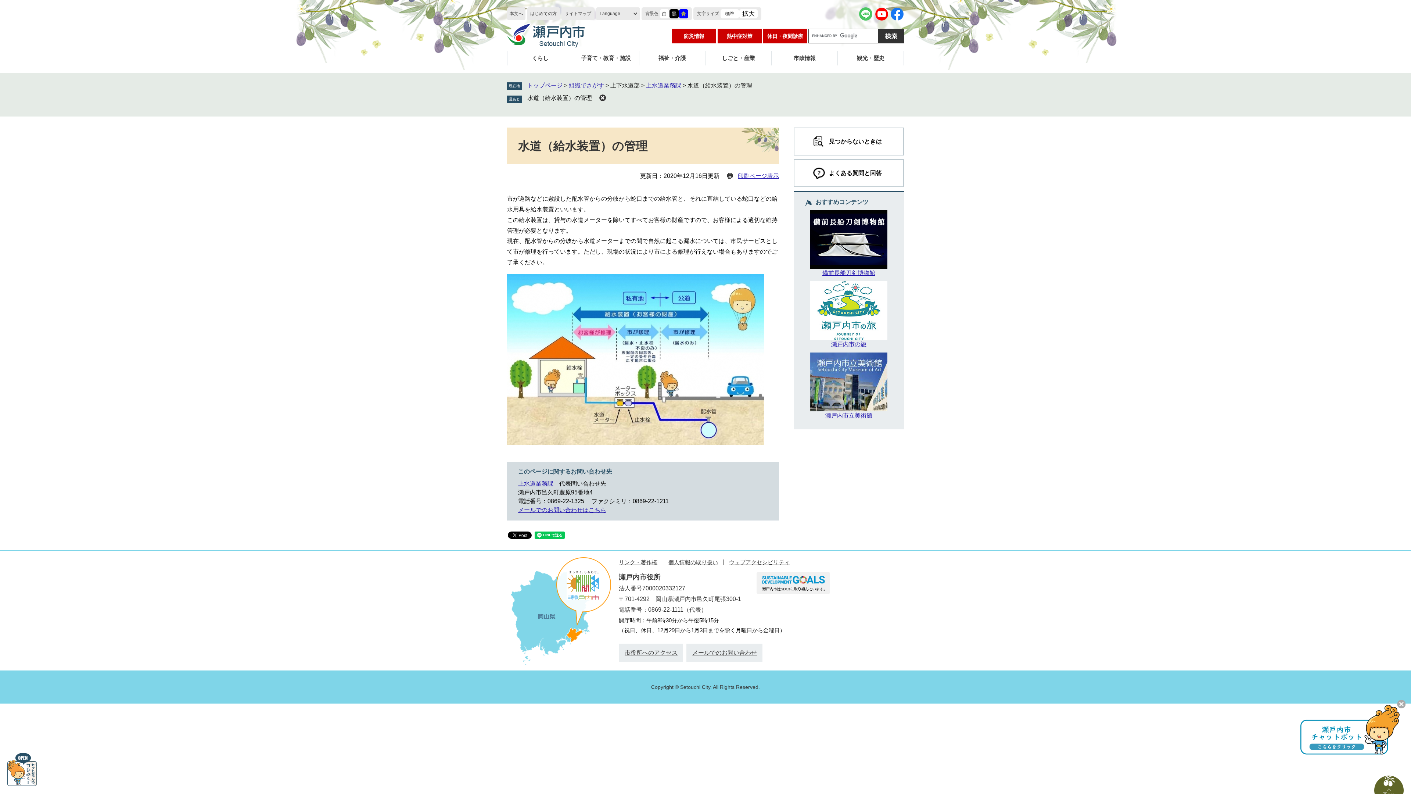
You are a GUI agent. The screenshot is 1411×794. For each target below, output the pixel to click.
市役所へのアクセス (651, 653)
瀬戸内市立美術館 (848, 415)
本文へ (516, 13)
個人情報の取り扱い (693, 562)
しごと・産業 (738, 58)
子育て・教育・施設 (606, 58)
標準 (730, 14)
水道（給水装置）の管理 (559, 98)
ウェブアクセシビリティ (759, 562)
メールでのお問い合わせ (724, 653)
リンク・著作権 (638, 562)
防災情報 (694, 36)
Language (610, 13)
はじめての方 (543, 13)
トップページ (545, 85)
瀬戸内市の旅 (848, 344)
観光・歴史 (870, 58)
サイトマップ (578, 13)
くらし (540, 58)
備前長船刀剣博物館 (848, 273)
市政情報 (805, 58)
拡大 (748, 13)
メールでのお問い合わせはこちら (562, 510)
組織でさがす (586, 85)
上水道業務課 (663, 85)
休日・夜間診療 (785, 36)
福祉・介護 (672, 58)
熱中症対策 (740, 36)
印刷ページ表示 (758, 176)
